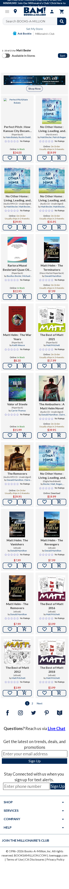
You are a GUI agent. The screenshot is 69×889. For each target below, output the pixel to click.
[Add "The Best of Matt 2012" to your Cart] (24, 693)
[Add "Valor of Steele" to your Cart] (24, 435)
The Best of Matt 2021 (51, 337)
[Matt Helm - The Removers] (17, 588)
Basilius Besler (14, 276)
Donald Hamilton (53, 276)
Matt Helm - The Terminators (52, 267)
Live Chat (56, 728)
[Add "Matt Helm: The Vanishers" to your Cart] (24, 566)
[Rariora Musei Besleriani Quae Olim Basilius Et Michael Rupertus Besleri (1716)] (17, 249)
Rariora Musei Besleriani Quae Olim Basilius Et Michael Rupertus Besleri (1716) (17, 268)
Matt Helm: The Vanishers (17, 542)
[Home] (35, 11)
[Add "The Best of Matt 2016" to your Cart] (59, 629)
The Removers (17, 473)
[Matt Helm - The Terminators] (52, 249)
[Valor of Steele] (17, 388)
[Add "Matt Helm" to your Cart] (24, 366)
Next (40, 703)
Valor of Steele (17, 404)
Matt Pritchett (53, 345)
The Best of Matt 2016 (51, 606)
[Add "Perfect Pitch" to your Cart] (24, 158)
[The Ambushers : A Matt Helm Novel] (52, 388)
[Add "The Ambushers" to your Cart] (59, 435)
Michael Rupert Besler (20, 277)
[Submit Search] (61, 21)
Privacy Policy (55, 859)
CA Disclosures (34, 859)
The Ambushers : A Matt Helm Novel (51, 406)
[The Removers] (17, 458)
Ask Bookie (24, 33)
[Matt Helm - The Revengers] (52, 524)
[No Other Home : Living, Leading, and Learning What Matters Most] (51, 111)
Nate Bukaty (12, 137)
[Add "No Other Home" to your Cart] (59, 158)
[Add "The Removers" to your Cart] (24, 502)
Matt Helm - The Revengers (52, 542)
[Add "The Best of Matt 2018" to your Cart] (59, 693)
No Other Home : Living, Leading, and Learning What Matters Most (51, 129)
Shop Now (34, 88)
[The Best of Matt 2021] (51, 319)
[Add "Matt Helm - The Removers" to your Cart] (24, 629)
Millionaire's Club (44, 33)
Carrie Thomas (18, 410)
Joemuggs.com (58, 855)
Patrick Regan (59, 137)
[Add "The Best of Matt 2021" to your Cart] (59, 366)
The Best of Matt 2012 (17, 669)
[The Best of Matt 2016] (51, 588)
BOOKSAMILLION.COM (30, 855)
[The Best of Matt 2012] (17, 652)
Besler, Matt (49, 484)
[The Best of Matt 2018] (51, 652)
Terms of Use (14, 859)
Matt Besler (46, 137)
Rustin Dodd (25, 137)
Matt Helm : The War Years (17, 337)
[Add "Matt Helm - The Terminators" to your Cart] (59, 297)
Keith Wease (18, 345)
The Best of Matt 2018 (51, 669)
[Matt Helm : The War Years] (17, 319)
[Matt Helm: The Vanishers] (17, 524)
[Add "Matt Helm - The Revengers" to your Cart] (59, 566)
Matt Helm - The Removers (17, 606)
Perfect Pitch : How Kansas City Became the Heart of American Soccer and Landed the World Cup (17, 129)
